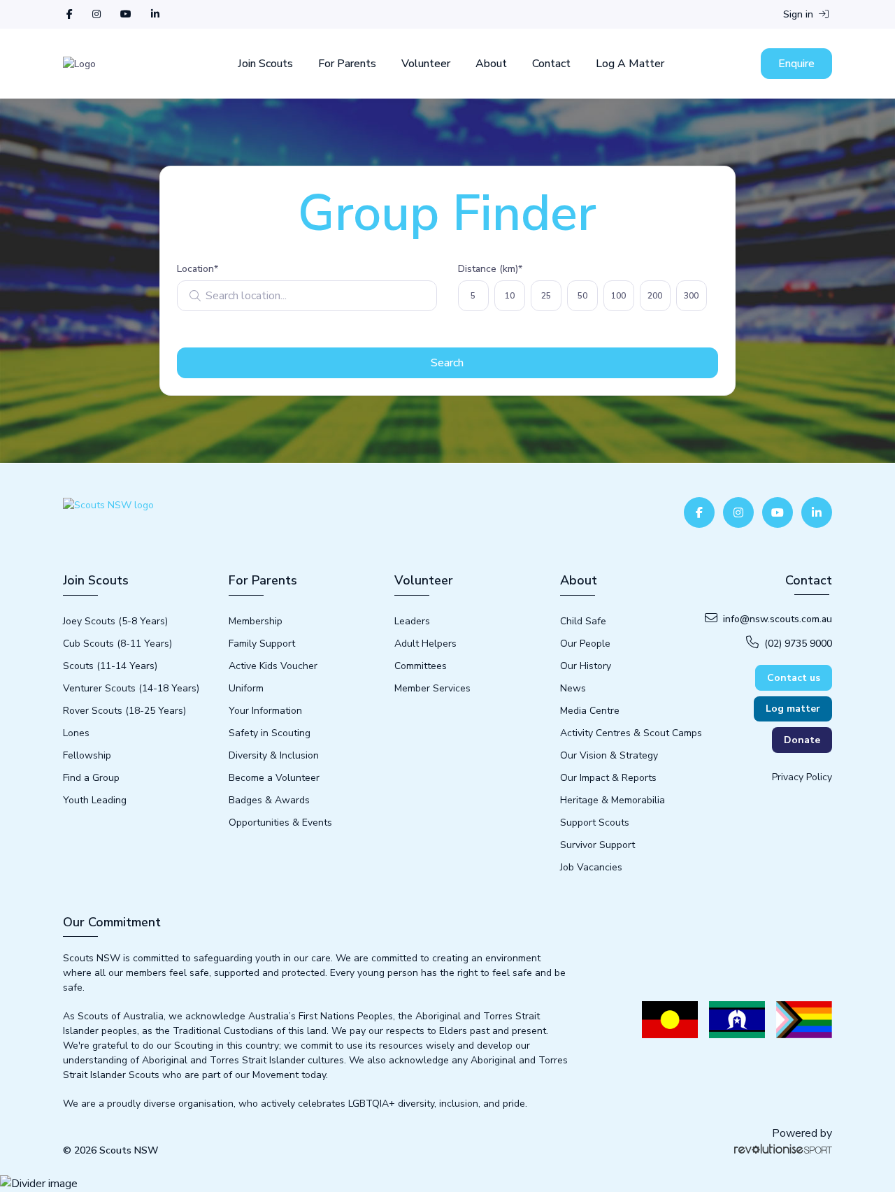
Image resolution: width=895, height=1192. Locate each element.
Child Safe (583, 621)
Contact (551, 63)
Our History (585, 666)
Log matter (793, 708)
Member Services (432, 688)
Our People (585, 643)
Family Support (262, 643)
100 (618, 295)
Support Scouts (594, 822)
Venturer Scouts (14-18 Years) (131, 688)
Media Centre (590, 710)
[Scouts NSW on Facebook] (69, 14)
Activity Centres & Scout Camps (631, 733)
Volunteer (425, 63)
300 (691, 295)
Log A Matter (630, 63)
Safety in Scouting (269, 733)
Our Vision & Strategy (609, 755)
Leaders (412, 621)
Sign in (799, 14)
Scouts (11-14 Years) (110, 666)
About (491, 63)
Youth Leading (95, 800)
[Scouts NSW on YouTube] (125, 14)
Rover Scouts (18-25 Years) (124, 710)
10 (510, 295)
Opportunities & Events (280, 822)
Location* (197, 268)
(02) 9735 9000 (798, 643)
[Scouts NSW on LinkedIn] (155, 14)
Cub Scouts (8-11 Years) (117, 643)
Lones (76, 733)
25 (546, 295)
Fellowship (87, 755)
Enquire (796, 63)
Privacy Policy (802, 777)
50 (582, 295)
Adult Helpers (425, 643)
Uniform (246, 688)
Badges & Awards (269, 800)
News (573, 688)
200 (654, 295)
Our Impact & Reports (608, 777)
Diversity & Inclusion (274, 755)
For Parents (347, 63)
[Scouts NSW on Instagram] (96, 14)
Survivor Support (597, 845)
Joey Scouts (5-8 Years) (115, 621)
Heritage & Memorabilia (612, 800)
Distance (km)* (490, 268)
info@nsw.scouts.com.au (777, 619)
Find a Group (91, 777)
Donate (802, 740)
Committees (420, 666)
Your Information (265, 710)
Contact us (793, 677)
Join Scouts (265, 63)
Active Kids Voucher (273, 666)
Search (447, 363)
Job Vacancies (591, 867)
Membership (255, 621)
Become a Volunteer (274, 777)
